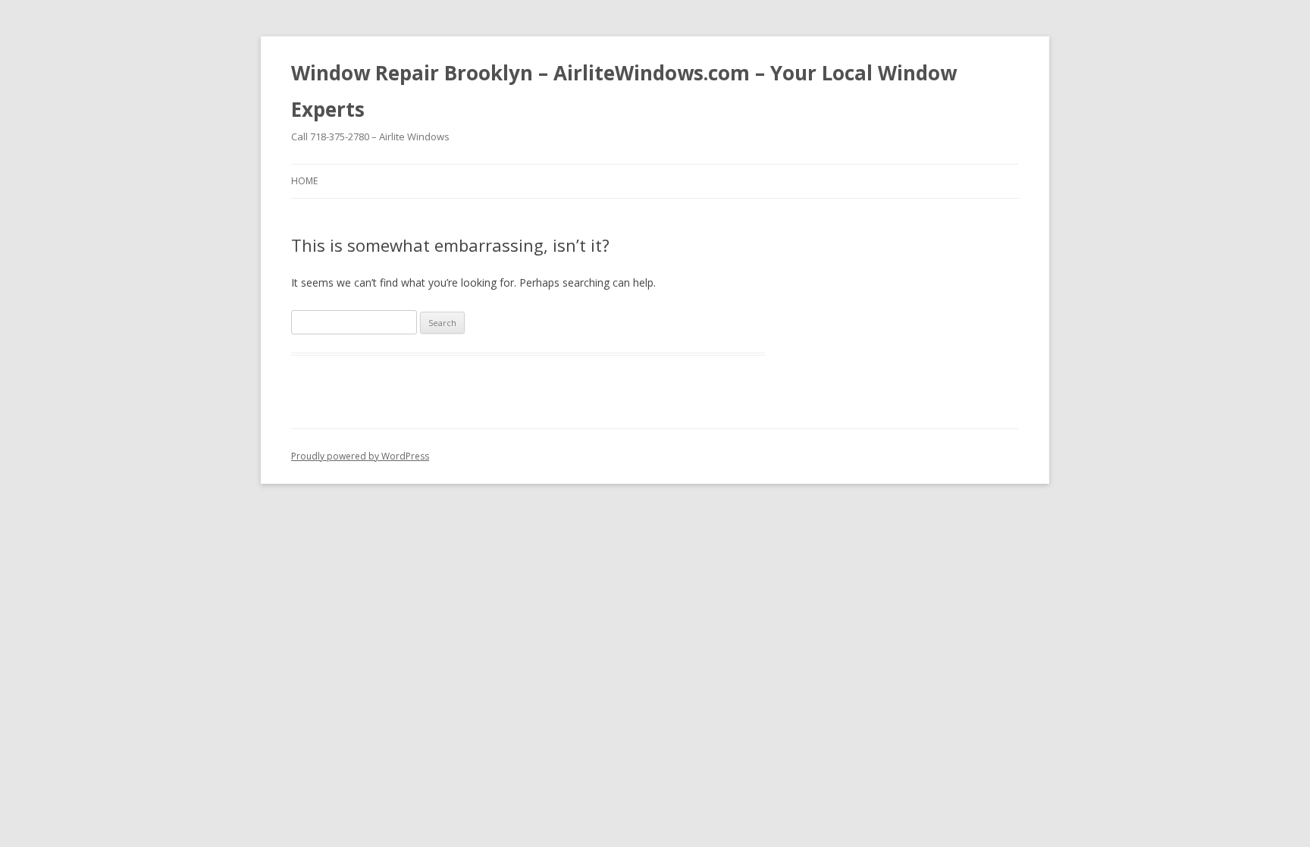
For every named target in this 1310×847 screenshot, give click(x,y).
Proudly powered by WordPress (360, 456)
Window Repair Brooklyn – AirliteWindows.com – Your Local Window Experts (624, 91)
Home (304, 180)
